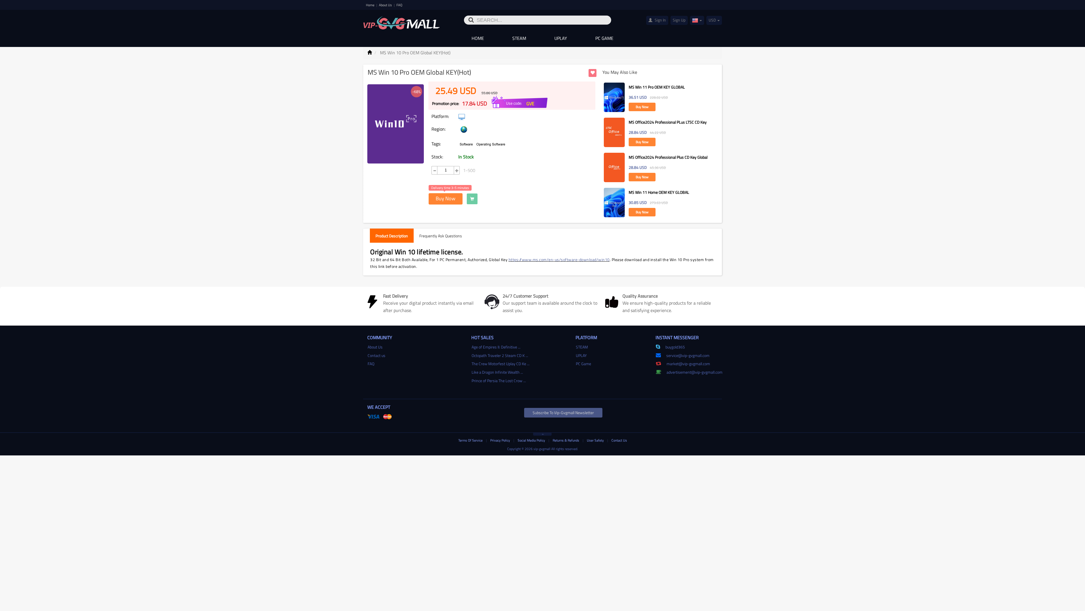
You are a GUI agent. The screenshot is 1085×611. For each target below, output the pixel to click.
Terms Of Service (470, 440)
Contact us (376, 355)
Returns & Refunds (566, 440)
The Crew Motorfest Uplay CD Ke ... (501, 364)
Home (370, 5)
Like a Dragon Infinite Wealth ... (497, 372)
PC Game (604, 38)
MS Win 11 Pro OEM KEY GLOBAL (657, 87)
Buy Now (445, 198)
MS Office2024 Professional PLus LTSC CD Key (668, 122)
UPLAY (560, 38)
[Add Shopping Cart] (472, 198)
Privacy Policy (500, 440)
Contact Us (619, 440)
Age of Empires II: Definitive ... (496, 347)
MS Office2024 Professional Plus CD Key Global (668, 157)
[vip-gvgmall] (401, 20)
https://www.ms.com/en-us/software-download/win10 (559, 260)
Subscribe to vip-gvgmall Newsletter (563, 413)
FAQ (399, 5)
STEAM (519, 38)
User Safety (596, 440)
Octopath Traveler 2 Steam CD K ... (500, 355)
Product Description (392, 236)
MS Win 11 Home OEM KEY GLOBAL (659, 192)
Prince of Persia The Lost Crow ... (499, 381)
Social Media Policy (532, 440)
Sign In (660, 20)
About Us (386, 5)
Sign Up (679, 20)
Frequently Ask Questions (440, 236)
